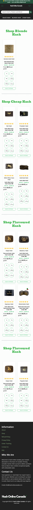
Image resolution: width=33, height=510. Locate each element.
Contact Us (5, 447)
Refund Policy (6, 437)
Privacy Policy (6, 440)
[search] (30, 12)
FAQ (3, 450)
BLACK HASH (6, 18)
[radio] (6, 74)
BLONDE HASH (16, 18)
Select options (9, 88)
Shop (3, 434)
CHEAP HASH (26, 18)
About (4, 430)
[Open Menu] (2, 6)
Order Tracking (6, 444)
